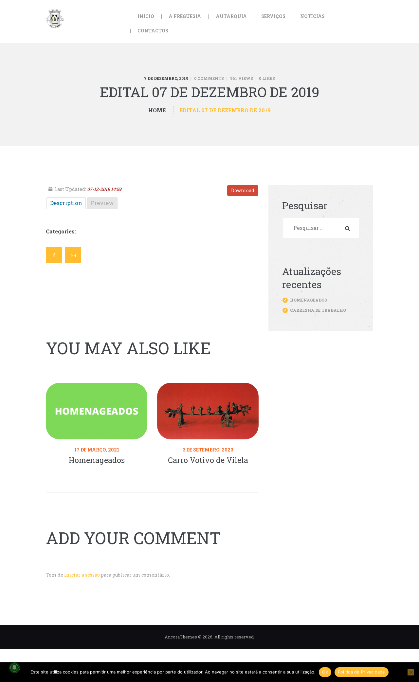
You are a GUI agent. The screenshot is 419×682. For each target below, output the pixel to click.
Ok (325, 671)
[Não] (411, 672)
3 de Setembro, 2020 (208, 450)
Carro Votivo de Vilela (208, 460)
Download (242, 190)
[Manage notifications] (14, 667)
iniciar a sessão (82, 575)
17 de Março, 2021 (96, 450)
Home (157, 110)
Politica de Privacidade (361, 671)
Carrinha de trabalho (318, 310)
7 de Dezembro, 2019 (166, 78)
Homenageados (97, 460)
